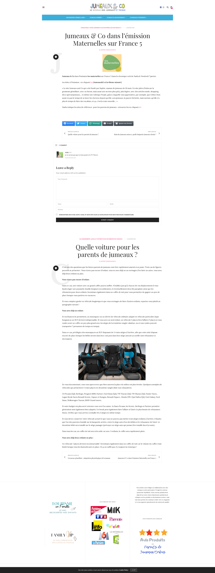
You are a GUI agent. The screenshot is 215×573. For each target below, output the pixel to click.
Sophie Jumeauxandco (108, 50)
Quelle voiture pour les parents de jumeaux (106, 239)
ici (91, 82)
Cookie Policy (123, 570)
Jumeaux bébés (96, 17)
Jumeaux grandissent (116, 17)
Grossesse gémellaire (75, 17)
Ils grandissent (85, 239)
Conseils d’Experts (138, 17)
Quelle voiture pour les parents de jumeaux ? (107, 250)
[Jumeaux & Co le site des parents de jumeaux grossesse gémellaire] (107, 7)
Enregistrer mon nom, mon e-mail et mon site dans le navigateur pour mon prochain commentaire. (96, 214)
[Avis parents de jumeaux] (152, 541)
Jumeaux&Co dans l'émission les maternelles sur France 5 (101, 27)
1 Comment (63, 145)
